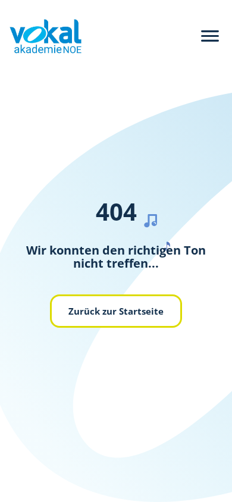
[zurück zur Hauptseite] (40, 36)
